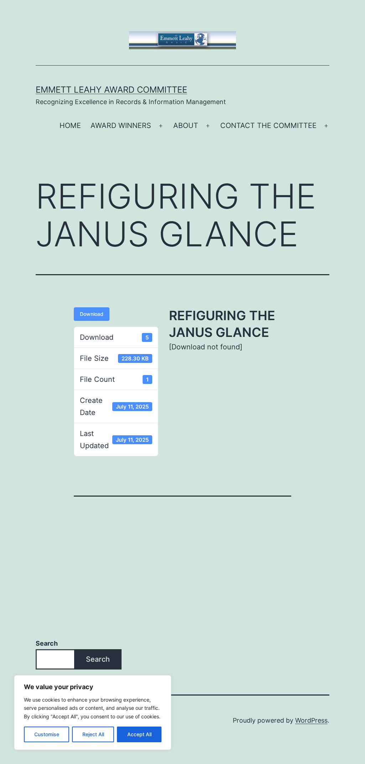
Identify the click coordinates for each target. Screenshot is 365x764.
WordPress (311, 720)
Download (91, 314)
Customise (46, 734)
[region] (92, 712)
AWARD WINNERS (121, 125)
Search (47, 643)
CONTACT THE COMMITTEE (268, 125)
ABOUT (185, 125)
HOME (70, 125)
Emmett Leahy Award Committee (111, 89)
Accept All (139, 734)
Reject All (93, 734)
